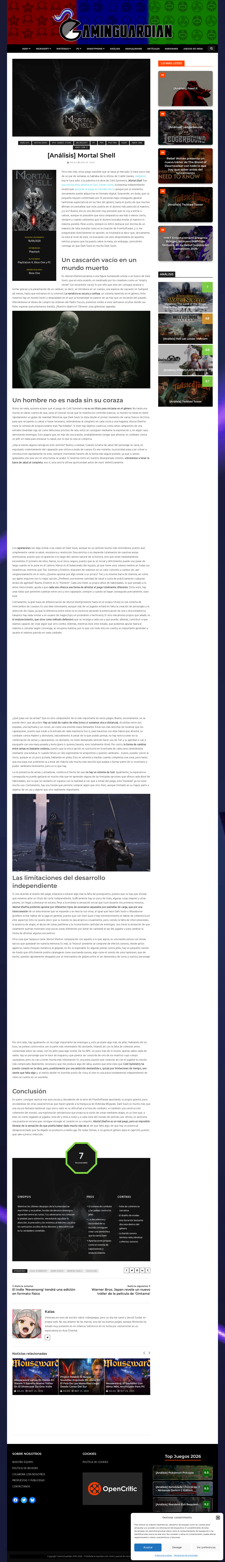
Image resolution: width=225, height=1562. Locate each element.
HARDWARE (171, 48)
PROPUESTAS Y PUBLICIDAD (28, 1480)
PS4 (102, 142)
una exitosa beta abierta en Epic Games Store (87, 185)
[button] (218, 1517)
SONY (25, 48)
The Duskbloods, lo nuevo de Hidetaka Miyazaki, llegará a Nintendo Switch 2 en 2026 (125, 1383)
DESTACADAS (40, 142)
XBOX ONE (137, 142)
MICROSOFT (42, 48)
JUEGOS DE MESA (193, 48)
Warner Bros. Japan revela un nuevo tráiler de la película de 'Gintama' (121, 1290)
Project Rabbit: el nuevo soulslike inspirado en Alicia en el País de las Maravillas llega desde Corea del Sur (34, 1381)
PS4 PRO (112, 142)
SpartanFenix (117, 1391)
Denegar (177, 1547)
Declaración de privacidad (186, 1555)
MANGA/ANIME (133, 48)
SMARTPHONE (94, 48)
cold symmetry (38, 1271)
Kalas (73, 162)
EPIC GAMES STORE (61, 142)
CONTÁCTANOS (21, 1487)
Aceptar (148, 1547)
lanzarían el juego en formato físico (94, 189)
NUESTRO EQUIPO (22, 1462)
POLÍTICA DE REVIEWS (25, 1468)
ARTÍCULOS (153, 48)
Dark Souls (57, 1271)
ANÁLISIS (115, 48)
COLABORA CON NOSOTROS (28, 1474)
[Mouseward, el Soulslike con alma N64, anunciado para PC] (81, 1376)
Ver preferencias (206, 1547)
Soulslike (91, 1271)
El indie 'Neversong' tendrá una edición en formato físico (43, 1290)
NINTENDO (63, 48)
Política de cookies (163, 1555)
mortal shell (75, 1271)
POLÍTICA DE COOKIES (95, 1462)
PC (77, 48)
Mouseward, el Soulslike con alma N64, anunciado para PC (79, 1385)
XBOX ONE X (81, 147)
